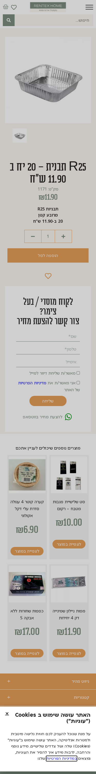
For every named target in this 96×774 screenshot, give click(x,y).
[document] (48, 387)
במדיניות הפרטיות (61, 758)
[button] (7, 713)
